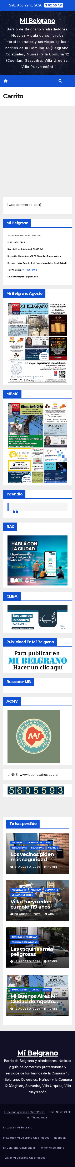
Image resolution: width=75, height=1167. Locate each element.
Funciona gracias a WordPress (24, 1112)
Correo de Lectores (38, 842)
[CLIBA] (38, 618)
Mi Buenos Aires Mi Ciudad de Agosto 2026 (33, 1001)
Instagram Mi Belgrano (17, 1127)
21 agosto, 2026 (27, 866)
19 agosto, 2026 (27, 961)
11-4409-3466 (29, 270)
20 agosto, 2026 (28, 914)
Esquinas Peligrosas (25, 942)
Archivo (17, 842)
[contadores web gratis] (36, 790)
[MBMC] (38, 443)
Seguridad (37, 847)
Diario (35, 989)
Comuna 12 (51, 890)
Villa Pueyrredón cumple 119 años (30, 904)
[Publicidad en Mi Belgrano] (38, 660)
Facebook (59, 1137)
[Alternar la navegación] (68, 81)
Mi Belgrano (37, 21)
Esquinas (31, 937)
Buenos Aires (20, 989)
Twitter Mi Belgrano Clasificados (24, 1157)
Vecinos (53, 847)
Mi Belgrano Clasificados (19, 1147)
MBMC (47, 989)
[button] (60, 81)
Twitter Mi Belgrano (51, 1147)
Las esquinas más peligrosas (31, 951)
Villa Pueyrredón (22, 895)
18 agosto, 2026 (27, 1008)
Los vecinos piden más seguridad (32, 856)
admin (52, 866)
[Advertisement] (37, 145)
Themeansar (39, 1117)
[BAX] (38, 560)
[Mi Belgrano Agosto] (38, 342)
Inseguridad (19, 847)
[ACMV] (34, 736)
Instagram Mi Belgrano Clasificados (26, 1137)
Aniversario (19, 890)
